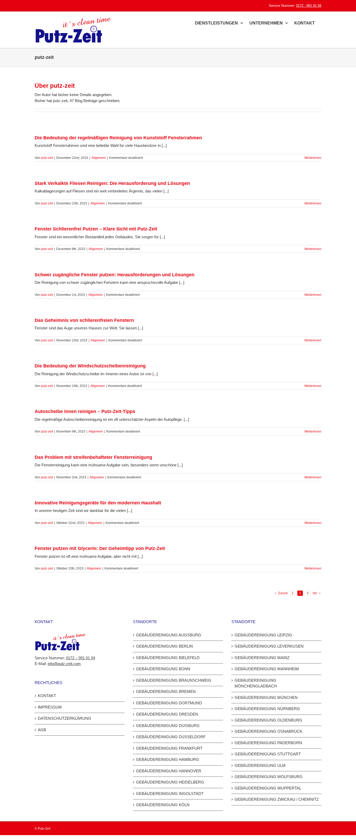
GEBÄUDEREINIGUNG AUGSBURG (168, 635)
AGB (42, 730)
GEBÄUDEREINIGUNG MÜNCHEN (266, 697)
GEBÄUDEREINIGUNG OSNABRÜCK (268, 731)
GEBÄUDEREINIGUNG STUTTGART (268, 754)
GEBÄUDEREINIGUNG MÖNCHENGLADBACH (256, 683)
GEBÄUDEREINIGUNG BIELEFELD (168, 657)
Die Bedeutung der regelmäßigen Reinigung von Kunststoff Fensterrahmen (118, 137)
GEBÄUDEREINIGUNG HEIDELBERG (170, 782)
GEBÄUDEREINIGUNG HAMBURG (167, 759)
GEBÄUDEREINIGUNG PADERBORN (268, 743)
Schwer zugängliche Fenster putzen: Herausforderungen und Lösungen (114, 274)
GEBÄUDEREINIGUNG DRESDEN (167, 714)
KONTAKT (47, 695)
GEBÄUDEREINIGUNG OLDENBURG (268, 720)
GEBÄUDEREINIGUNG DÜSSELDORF (171, 737)
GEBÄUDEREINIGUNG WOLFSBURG (269, 776)
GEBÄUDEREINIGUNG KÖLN (162, 805)
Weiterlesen (312, 158)
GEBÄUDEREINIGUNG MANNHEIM (267, 669)
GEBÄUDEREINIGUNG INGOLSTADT (170, 793)
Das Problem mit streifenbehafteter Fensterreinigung (93, 457)
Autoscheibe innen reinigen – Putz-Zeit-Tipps (85, 411)
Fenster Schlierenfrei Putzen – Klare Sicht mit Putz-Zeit (96, 228)
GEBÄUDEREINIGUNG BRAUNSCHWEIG (173, 680)
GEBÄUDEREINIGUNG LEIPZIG (263, 635)
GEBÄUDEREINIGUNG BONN (163, 669)
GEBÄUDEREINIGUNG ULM (260, 765)
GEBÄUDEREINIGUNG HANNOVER (168, 771)
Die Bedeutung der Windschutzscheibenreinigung (90, 365)
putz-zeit (47, 158)
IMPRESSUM (50, 707)
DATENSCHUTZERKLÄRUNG (64, 718)
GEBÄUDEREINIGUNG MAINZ (262, 657)
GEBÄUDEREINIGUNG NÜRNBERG (267, 708)
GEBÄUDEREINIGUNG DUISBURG (168, 725)
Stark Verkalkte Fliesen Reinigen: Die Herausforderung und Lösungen (112, 183)
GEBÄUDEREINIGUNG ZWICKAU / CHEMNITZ (277, 799)
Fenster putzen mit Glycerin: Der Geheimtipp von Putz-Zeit (100, 548)
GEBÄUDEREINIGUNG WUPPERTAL (268, 788)
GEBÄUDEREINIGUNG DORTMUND (169, 703)
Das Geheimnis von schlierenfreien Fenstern (84, 320)
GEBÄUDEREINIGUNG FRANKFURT (169, 748)
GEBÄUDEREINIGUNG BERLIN (164, 646)
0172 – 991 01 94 (80, 658)
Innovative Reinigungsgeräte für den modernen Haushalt (98, 502)
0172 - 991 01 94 (308, 6)
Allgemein (98, 158)
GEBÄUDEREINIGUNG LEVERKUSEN (269, 646)
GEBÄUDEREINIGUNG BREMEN (166, 691)
